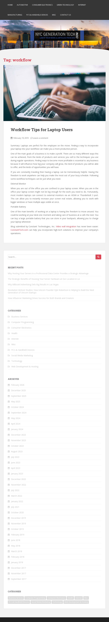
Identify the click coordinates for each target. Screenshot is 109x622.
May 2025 (15, 401)
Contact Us (65, 15)
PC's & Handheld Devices (22, 350)
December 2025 (18, 390)
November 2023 (18, 440)
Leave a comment (40, 138)
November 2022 (18, 484)
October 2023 (17, 446)
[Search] (98, 257)
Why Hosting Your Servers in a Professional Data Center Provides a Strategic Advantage (48, 273)
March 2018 (16, 551)
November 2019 (18, 523)
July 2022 (15, 490)
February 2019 (17, 534)
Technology (16, 361)
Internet (82, 5)
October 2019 (17, 529)
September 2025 (18, 396)
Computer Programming (22, 322)
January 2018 (17, 562)
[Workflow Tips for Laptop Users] (54, 93)
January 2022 (17, 501)
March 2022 (16, 495)
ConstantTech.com (19, 230)
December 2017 (18, 568)
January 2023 (17, 473)
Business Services (19, 316)
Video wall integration (66, 226)
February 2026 (17, 385)
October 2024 (17, 407)
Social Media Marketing (22, 355)
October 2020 (17, 512)
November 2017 (18, 573)
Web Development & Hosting (24, 366)
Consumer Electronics (42, 5)
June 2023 (15, 462)
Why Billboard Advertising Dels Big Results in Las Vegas (33, 284)
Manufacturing (15, 15)
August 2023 (17, 451)
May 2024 (15, 418)
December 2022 (18, 479)
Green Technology (65, 5)
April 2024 (15, 423)
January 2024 (17, 429)
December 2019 (18, 518)
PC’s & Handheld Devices (37, 15)
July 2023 (15, 457)
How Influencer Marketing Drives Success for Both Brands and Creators (41, 298)
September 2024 (18, 412)
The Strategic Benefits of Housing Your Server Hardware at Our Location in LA (44, 279)
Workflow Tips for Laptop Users (42, 129)
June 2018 (15, 540)
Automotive (22, 5)
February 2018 (17, 556)
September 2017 (18, 579)
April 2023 (15, 468)
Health (14, 333)
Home (10, 5)
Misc (54, 15)
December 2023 (18, 434)
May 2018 (15, 545)
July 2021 (15, 507)
